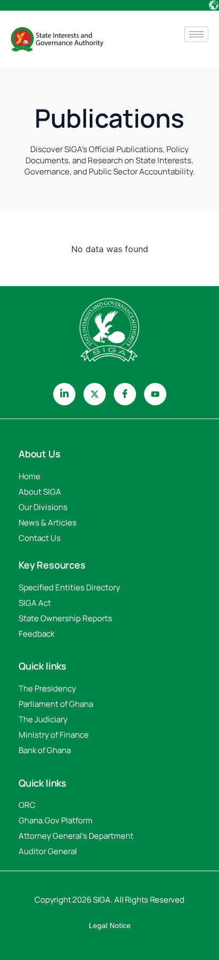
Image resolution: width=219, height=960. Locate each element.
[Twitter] (94, 394)
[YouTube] (155, 394)
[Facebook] (125, 394)
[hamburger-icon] (196, 34)
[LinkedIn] (64, 394)
